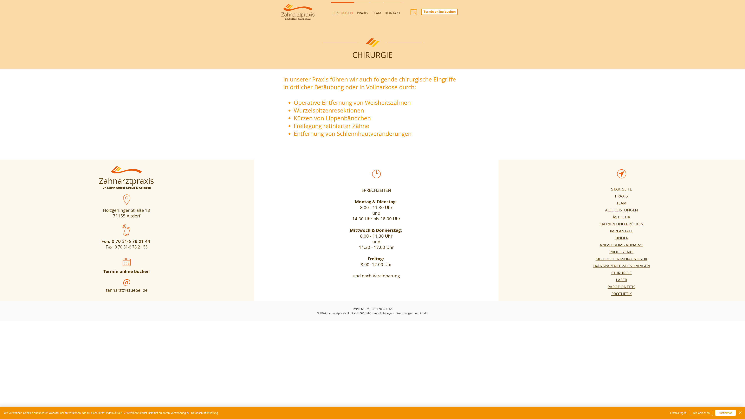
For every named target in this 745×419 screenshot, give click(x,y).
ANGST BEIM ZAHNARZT (621, 245)
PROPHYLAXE (621, 252)
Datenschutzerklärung (204, 413)
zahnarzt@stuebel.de (126, 290)
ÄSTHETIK (621, 217)
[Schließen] (740, 413)
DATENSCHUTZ (382, 309)
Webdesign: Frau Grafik (412, 313)
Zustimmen (725, 413)
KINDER (621, 238)
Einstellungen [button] (678, 413)
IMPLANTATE (621, 231)
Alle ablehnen (701, 413)
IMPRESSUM (361, 309)
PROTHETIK (621, 293)
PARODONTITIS (621, 286)
